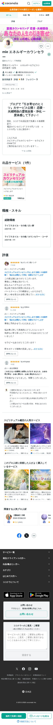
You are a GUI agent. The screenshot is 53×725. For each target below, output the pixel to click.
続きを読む (40, 294)
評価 (13, 21)
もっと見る (27, 151)
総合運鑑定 (14, 368)
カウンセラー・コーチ (38, 236)
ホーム (8, 15)
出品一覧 (26, 15)
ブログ (39, 21)
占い (6, 269)
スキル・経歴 (44, 15)
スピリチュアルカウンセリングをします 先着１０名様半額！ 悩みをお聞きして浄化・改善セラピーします (26, 273)
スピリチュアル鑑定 (17, 269)
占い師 (31, 225)
